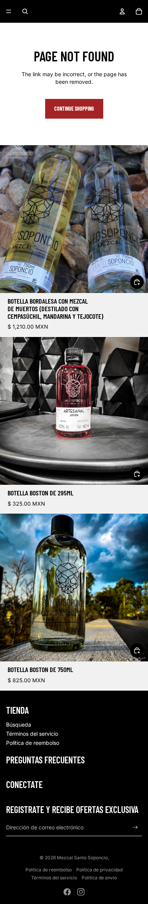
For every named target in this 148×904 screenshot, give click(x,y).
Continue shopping (74, 108)
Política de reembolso (32, 742)
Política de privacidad (99, 870)
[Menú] (8, 11)
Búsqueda (18, 724)
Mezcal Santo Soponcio (82, 857)
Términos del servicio (32, 733)
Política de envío (99, 877)
